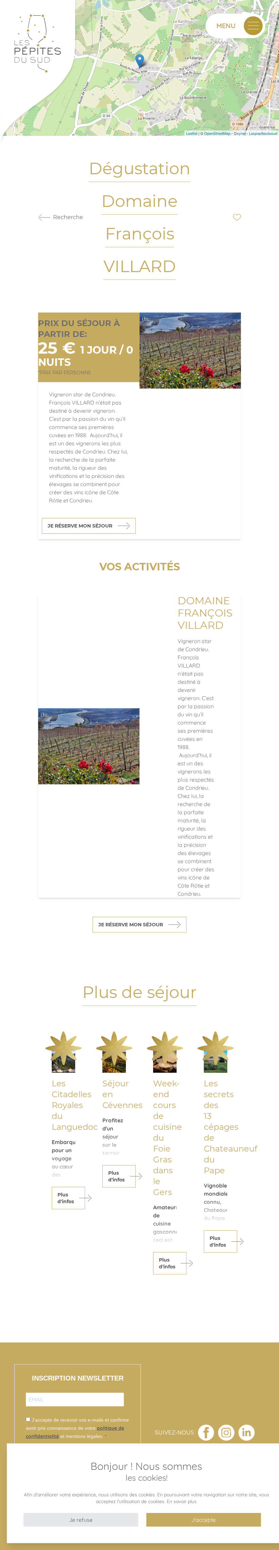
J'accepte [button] (204, 1519)
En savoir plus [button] (182, 1501)
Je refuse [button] (81, 1519)
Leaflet (191, 133)
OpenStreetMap (217, 133)
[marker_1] (139, 61)
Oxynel (240, 133)
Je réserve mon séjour (80, 526)
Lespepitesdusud (263, 133)
